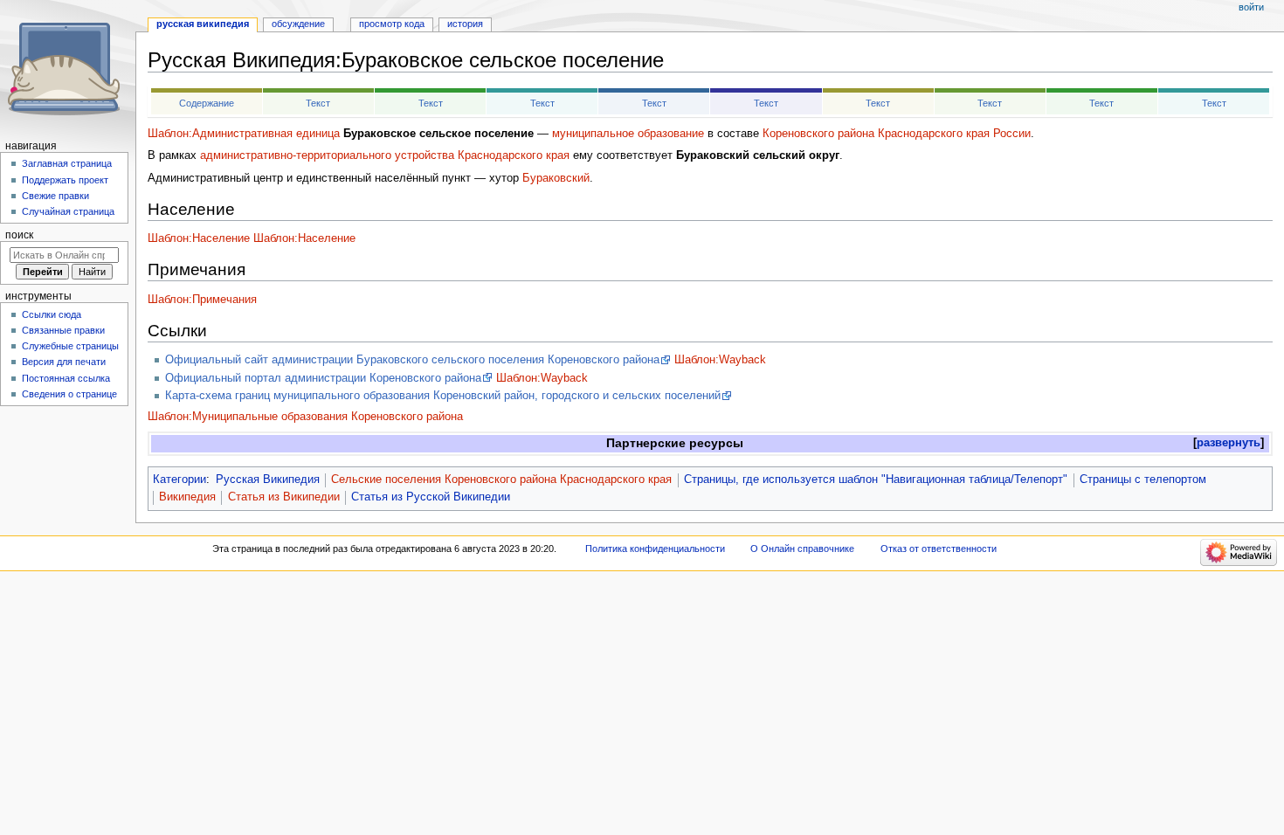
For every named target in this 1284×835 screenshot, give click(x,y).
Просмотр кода (392, 23)
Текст (318, 103)
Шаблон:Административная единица (244, 134)
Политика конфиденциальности (655, 548)
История (465, 23)
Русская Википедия (268, 479)
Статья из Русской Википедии (430, 497)
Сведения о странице (69, 394)
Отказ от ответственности (938, 548)
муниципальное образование (628, 134)
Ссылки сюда (51, 314)
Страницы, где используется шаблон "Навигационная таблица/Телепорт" (875, 479)
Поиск (19, 235)
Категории (179, 479)
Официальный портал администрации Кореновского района (323, 378)
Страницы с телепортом (1143, 479)
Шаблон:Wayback (720, 360)
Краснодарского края (934, 134)
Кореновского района (818, 134)
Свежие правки (55, 195)
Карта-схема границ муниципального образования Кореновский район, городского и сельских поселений (443, 396)
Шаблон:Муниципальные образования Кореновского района (305, 417)
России (1012, 134)
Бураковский (556, 178)
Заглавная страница (67, 163)
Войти (1251, 7)
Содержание (206, 103)
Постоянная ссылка (66, 378)
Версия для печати (64, 361)
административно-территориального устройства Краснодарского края (385, 155)
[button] (1228, 443)
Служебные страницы (70, 346)
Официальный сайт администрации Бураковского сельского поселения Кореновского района (412, 360)
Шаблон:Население (199, 238)
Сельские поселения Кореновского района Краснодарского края (501, 479)
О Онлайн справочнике (802, 548)
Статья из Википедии (284, 497)
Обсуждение (298, 23)
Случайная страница (68, 211)
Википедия (187, 497)
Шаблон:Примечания (202, 299)
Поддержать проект (65, 180)
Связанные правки (63, 330)
